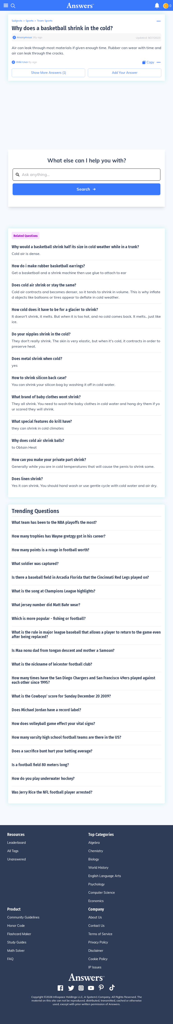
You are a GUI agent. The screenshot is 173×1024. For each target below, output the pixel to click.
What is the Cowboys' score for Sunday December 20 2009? (61, 696)
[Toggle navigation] (6, 5)
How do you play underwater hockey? (43, 778)
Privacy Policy (98, 942)
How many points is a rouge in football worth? (50, 549)
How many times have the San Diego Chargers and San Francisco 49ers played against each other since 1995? (83, 680)
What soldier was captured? (35, 563)
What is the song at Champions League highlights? (53, 591)
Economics (96, 901)
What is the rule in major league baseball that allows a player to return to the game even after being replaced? (86, 634)
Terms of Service (100, 934)
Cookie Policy (97, 959)
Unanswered (16, 859)
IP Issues (94, 967)
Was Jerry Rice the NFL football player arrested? (52, 792)
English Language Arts (104, 876)
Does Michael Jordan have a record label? (46, 709)
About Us (95, 917)
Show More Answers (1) (48, 73)
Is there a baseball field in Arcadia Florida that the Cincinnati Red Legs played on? (80, 577)
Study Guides (16, 942)
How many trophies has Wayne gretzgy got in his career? (58, 536)
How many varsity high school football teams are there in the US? (66, 737)
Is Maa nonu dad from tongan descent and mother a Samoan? (63, 650)
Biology (93, 859)
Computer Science (101, 893)
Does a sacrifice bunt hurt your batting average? (52, 751)
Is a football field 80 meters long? (40, 764)
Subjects (17, 20)
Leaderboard (16, 843)
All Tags (12, 851)
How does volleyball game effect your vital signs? (53, 723)
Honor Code (16, 926)
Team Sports (44, 20)
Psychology (96, 884)
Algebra (94, 843)
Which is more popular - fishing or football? (49, 618)
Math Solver (16, 951)
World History (98, 868)
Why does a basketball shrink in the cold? (62, 28)
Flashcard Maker (19, 934)
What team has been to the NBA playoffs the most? (54, 522)
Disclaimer (95, 951)
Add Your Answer (124, 73)
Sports (30, 20)
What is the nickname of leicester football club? (52, 664)
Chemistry (95, 851)
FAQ (10, 959)
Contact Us (96, 926)
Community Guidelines (23, 917)
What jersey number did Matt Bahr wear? (46, 604)
